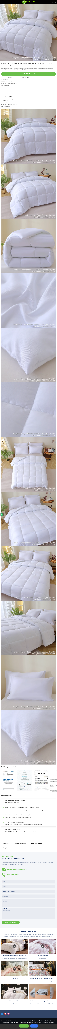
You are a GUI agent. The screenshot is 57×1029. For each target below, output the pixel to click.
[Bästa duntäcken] (14, 991)
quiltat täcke (6, 843)
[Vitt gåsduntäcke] (42, 946)
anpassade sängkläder (20, 843)
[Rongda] (2, 514)
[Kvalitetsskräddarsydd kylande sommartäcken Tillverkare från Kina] (42, 991)
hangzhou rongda (7, 847)
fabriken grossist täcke (36, 843)
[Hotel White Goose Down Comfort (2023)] (14, 946)
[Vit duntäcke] (14, 968)
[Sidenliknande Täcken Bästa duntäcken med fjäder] (42, 968)
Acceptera (24, 1025)
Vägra (34, 1025)
